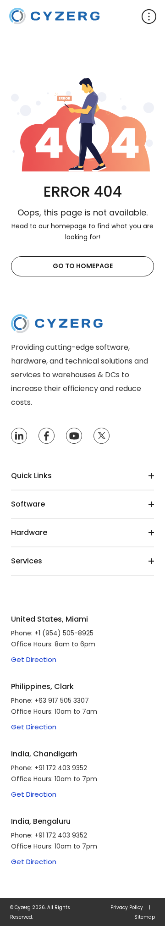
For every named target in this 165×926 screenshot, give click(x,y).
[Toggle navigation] (148, 16)
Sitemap (144, 917)
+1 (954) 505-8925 (64, 633)
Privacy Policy (126, 907)
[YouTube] (74, 436)
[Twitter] (101, 436)
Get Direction (33, 659)
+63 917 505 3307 (61, 700)
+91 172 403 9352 (60, 768)
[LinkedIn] (19, 436)
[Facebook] (46, 436)
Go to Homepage (83, 265)
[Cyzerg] (57, 320)
